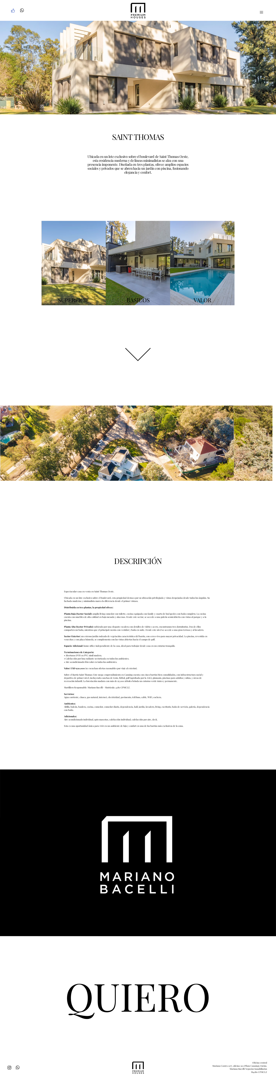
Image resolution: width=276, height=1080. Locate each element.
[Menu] (261, 12)
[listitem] (73, 263)
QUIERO (138, 996)
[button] (269, 932)
